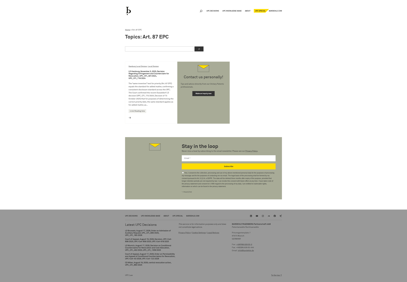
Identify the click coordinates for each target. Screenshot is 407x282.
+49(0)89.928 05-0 (244, 245)
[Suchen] (199, 48)
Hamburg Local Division (138, 66)
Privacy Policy (251, 151)
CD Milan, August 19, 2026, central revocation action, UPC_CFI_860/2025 (148, 264)
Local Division (153, 66)
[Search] (201, 11)
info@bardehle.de (246, 251)
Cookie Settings (199, 233)
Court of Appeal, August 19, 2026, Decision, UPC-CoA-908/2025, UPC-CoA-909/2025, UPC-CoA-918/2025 (148, 240)
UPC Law (129, 275)
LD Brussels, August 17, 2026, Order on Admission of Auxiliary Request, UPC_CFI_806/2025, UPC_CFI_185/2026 (148, 233)
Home (127, 30)
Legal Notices (213, 233)
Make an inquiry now (203, 93)
